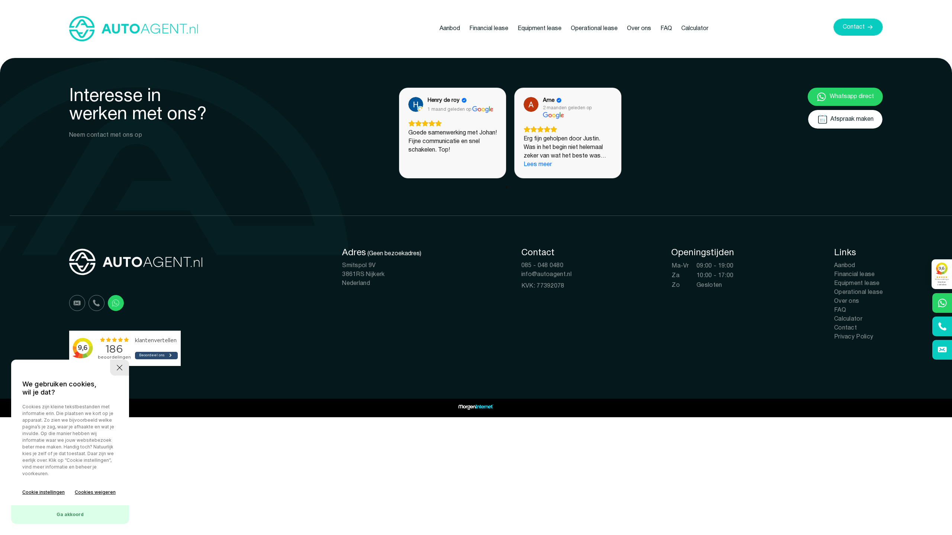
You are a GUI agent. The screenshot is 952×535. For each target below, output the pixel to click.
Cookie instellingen (43, 492)
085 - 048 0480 (542, 265)
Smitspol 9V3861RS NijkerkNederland (363, 274)
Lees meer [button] (538, 164)
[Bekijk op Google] (415, 104)
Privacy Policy (853, 337)
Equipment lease (540, 28)
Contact (845, 328)
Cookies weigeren (95, 492)
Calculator (694, 28)
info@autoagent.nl (546, 274)
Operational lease (594, 28)
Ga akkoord (70, 514)
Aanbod (450, 28)
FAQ (666, 28)
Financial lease (488, 28)
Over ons (639, 28)
